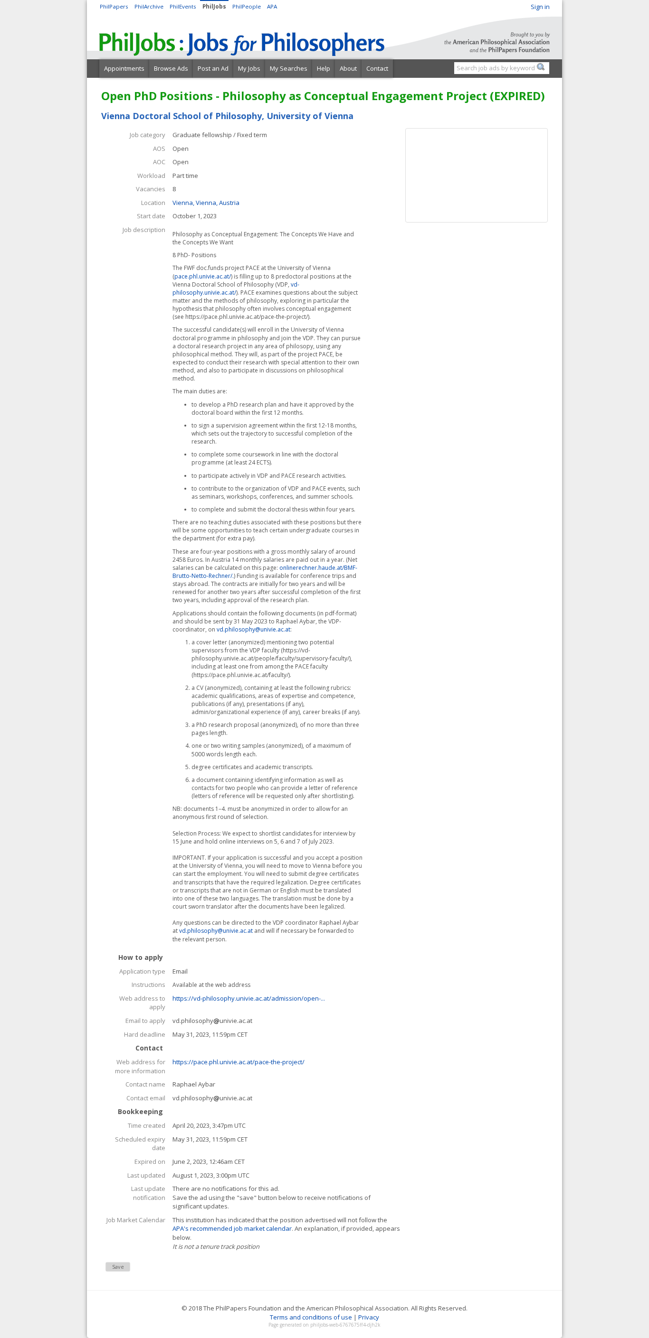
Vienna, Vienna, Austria (205, 202)
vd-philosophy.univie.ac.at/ (235, 288)
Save (118, 1266)
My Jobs (249, 68)
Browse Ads (171, 68)
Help (323, 68)
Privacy (368, 1317)
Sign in (540, 6)
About (348, 68)
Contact (377, 68)
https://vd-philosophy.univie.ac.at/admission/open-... (248, 998)
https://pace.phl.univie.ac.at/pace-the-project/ (238, 1062)
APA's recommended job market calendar (232, 1228)
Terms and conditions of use (311, 1317)
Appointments (124, 68)
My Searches (288, 68)
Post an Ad (213, 68)
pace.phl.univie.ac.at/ (202, 276)
